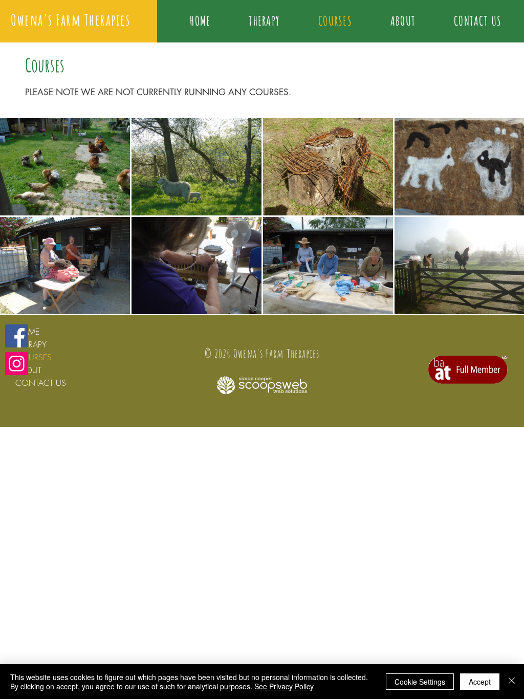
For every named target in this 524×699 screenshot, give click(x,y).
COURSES (33, 357)
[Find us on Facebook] (16, 335)
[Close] (512, 681)
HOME (27, 331)
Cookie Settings (420, 681)
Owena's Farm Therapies (70, 19)
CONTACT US (40, 382)
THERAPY (31, 344)
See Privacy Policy (284, 686)
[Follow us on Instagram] (16, 363)
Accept (480, 681)
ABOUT (28, 370)
